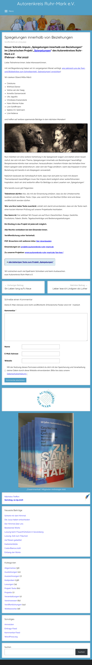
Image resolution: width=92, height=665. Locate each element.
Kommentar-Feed (12, 632)
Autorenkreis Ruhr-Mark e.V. (46, 3)
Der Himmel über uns (13, 524)
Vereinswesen (10, 600)
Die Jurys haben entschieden (17, 520)
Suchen (7, 647)
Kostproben (9, 580)
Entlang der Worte (12, 552)
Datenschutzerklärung (16, 374)
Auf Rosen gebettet (13, 540)
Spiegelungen (42, 50)
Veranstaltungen (11, 596)
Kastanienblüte (11, 544)
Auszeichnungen (11, 576)
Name (7, 347)
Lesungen (8, 584)
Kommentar (10, 310)
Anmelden (9, 624)
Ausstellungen (10, 572)
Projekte (8, 592)
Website (8, 361)
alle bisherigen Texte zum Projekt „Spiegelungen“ (31, 262)
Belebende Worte (12, 528)
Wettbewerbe (10, 609)
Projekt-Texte (10, 588)
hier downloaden (43, 241)
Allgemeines (10, 568)
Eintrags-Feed (10, 628)
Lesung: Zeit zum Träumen (16, 536)
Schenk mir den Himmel (15, 516)
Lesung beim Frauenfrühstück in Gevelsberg (24, 532)
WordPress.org (11, 637)
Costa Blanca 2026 (12, 548)
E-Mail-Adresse (11, 354)
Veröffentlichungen (13, 604)
